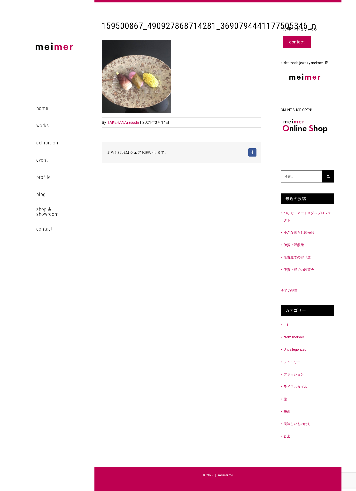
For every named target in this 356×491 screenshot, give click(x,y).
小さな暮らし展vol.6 (299, 232)
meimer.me (225, 475)
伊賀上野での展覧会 (299, 270)
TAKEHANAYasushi (123, 122)
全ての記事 (289, 290)
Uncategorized (295, 349)
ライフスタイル (295, 387)
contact (297, 41)
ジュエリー (292, 362)
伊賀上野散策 (294, 245)
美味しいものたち (297, 424)
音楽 (287, 436)
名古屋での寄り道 (297, 257)
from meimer (294, 337)
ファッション (294, 374)
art (286, 325)
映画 (287, 411)
